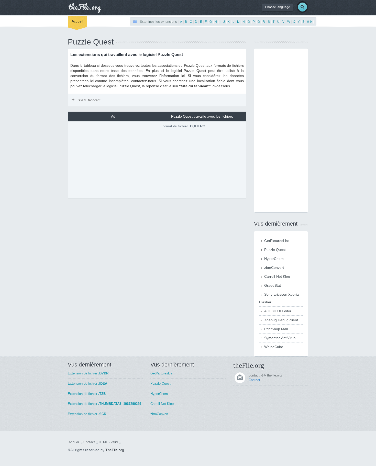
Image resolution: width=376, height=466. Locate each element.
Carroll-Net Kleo (277, 276)
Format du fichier (182, 126)
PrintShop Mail (276, 329)
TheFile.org (114, 450)
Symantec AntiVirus (279, 338)
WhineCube (273, 347)
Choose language (277, 7)
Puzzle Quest (275, 250)
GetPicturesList (276, 241)
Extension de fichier (88, 373)
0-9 (309, 22)
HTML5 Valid (108, 442)
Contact (254, 380)
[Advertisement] (113, 159)
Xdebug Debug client (281, 320)
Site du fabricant (89, 100)
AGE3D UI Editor (277, 311)
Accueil (77, 21)
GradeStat (272, 285)
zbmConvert (274, 267)
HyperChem (274, 259)
